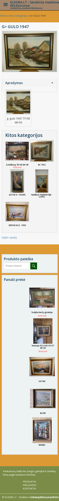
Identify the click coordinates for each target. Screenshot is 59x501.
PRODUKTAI (29, 481)
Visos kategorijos (18, 15)
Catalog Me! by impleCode (45, 497)
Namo (3, 15)
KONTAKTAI (29, 488)
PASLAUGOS (29, 485)
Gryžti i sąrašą (9, 237)
